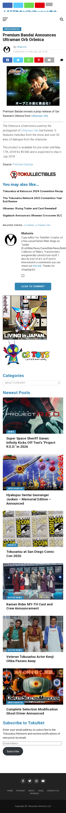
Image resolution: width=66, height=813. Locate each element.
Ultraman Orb (42, 225)
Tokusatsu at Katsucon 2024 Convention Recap (33, 191)
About (31, 791)
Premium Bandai (23, 164)
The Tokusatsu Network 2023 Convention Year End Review (32, 200)
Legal (41, 791)
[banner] (25, 338)
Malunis (22, 46)
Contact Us (53, 791)
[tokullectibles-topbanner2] (33, 178)
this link (37, 265)
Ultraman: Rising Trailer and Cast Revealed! (30, 208)
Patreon (34, 793)
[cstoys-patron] (28, 366)
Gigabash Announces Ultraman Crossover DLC (32, 215)
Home (10, 791)
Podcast (20, 791)
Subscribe (13, 751)
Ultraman (28, 225)
